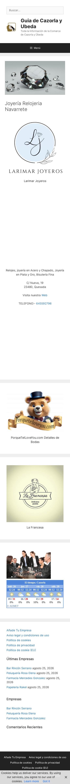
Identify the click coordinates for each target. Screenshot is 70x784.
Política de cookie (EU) (21, 650)
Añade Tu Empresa (19, 630)
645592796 (44, 303)
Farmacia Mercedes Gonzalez (26, 678)
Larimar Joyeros (35, 147)
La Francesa (35, 493)
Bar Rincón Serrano (19, 668)
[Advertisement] (35, 227)
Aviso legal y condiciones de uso (28, 635)
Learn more (31, 781)
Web (44, 295)
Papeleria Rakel (17, 687)
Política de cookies (19, 640)
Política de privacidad (21, 645)
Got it (46, 781)
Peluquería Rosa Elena (21, 673)
